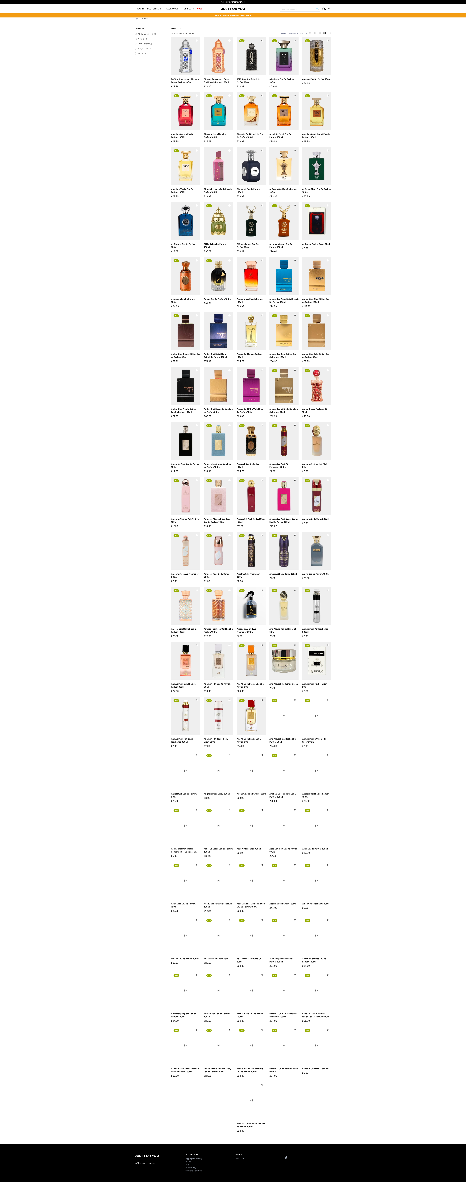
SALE (199, 9)
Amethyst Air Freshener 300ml (248, 575)
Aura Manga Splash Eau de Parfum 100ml (183, 1015)
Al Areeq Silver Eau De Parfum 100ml (316, 190)
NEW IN (140, 9)
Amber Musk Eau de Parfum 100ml (250, 300)
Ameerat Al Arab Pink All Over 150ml (185, 520)
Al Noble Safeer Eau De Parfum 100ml (248, 245)
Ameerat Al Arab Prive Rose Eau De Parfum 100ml (217, 520)
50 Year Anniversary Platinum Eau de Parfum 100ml (185, 80)
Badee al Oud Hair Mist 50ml (315, 1068)
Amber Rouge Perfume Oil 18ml (314, 410)
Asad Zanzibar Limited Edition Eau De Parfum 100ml (251, 905)
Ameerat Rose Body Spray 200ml (216, 575)
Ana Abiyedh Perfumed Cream (283, 684)
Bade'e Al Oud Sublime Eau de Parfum (283, 1070)
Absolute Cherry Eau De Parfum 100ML (182, 135)
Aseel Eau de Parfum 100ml (282, 904)
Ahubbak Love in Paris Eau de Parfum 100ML (218, 190)
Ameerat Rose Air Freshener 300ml (185, 575)
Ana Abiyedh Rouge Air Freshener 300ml (182, 740)
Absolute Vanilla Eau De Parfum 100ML (182, 190)
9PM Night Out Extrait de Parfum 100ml (248, 80)
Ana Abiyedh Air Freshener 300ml (315, 630)
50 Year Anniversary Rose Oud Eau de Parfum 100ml (216, 80)
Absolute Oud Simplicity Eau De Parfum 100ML (250, 135)
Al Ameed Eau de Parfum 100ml (248, 190)
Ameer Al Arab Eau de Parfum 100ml (185, 465)
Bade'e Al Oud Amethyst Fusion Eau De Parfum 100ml (315, 1015)
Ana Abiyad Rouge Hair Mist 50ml (282, 630)
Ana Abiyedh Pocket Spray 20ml (314, 685)
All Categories (147, 34)
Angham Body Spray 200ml (217, 794)
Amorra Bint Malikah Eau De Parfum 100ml (184, 630)
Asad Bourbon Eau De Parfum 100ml (283, 850)
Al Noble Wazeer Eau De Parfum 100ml (280, 245)
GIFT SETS (189, 9)
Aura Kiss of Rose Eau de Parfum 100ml (314, 960)
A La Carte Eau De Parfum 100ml (281, 80)
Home (137, 19)
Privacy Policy (190, 1168)
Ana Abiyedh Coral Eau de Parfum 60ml (183, 685)
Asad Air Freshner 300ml (249, 849)
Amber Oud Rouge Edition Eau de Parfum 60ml (218, 410)
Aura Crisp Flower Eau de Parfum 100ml (281, 960)
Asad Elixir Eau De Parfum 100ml (183, 905)
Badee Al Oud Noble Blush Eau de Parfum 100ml (251, 1125)
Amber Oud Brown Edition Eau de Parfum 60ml (185, 355)
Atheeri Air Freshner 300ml (315, 904)
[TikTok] (286, 1157)
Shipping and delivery (193, 1159)
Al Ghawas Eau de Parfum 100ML (183, 245)
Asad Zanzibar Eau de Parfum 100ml (218, 905)
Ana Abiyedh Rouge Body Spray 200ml (216, 740)
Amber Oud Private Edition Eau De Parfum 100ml (183, 410)
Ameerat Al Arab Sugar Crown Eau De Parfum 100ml (283, 520)
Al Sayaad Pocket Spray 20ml (316, 244)
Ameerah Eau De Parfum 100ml (248, 465)
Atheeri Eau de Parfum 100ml (185, 958)
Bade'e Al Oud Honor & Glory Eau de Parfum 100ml (217, 1070)
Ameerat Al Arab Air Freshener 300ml (279, 465)
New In (143, 39)
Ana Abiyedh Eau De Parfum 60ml (217, 685)
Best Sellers (145, 43)
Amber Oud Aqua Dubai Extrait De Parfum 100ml (284, 300)
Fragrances (144, 48)
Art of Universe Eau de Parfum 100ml (218, 850)
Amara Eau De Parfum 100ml (217, 299)
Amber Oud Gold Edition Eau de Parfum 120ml (282, 355)
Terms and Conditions (193, 1171)
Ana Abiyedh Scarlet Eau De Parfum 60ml (282, 740)
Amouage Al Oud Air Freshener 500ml (246, 630)
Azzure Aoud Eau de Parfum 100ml (250, 1015)
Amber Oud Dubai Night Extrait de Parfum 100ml (215, 355)
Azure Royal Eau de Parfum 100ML (217, 1015)
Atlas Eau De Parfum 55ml (216, 958)
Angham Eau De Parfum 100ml (251, 794)
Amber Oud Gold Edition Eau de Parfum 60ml (315, 355)
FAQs (187, 1165)
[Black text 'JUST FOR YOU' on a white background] (233, 9)
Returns (188, 1162)
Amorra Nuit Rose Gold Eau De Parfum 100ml (218, 630)
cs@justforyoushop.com (145, 1163)
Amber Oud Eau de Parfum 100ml (249, 355)
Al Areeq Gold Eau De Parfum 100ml (283, 190)
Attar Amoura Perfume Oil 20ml (249, 960)
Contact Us (239, 1159)
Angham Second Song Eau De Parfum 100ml (283, 795)
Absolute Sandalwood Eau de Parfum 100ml (316, 135)
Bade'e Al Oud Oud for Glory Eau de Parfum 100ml (250, 1070)
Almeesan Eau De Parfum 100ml (183, 300)
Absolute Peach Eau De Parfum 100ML (280, 135)
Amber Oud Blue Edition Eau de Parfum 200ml (315, 300)
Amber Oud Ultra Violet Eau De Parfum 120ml (250, 410)
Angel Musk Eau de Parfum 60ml (184, 795)
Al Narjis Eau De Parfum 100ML (215, 245)
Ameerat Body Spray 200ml (315, 519)
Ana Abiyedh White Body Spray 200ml (314, 740)
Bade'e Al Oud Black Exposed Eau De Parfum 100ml (185, 1070)
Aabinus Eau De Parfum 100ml (316, 79)
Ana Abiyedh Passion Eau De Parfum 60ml (250, 685)
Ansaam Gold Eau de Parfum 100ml (315, 795)
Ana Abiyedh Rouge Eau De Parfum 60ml (250, 740)
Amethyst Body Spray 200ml (283, 574)
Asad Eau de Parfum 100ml (315, 849)
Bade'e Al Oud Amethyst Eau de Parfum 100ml (283, 1015)
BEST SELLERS (154, 9)
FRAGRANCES (172, 9)
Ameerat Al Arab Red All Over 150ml (251, 520)
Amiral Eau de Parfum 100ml (315, 574)
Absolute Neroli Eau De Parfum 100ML (215, 135)
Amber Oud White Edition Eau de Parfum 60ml (283, 410)
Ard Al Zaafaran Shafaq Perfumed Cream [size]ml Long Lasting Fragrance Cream (183, 850)
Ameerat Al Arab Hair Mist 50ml (314, 465)
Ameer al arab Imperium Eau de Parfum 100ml (217, 465)
